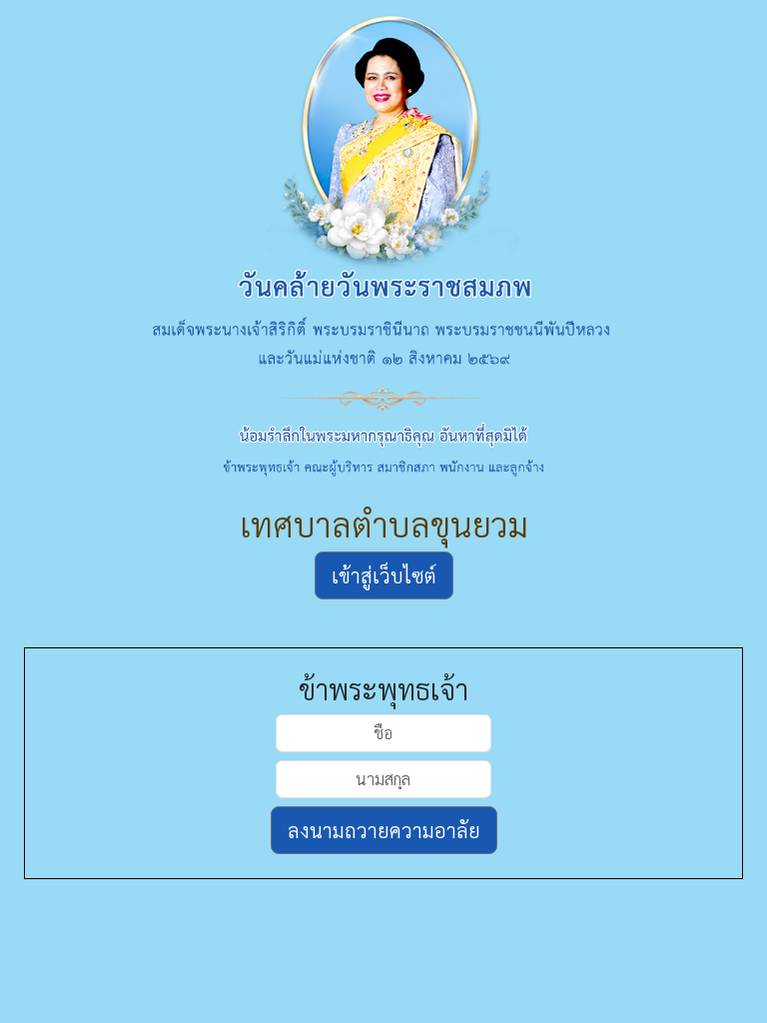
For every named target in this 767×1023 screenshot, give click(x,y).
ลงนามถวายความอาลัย (384, 830)
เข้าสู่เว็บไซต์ (384, 575)
